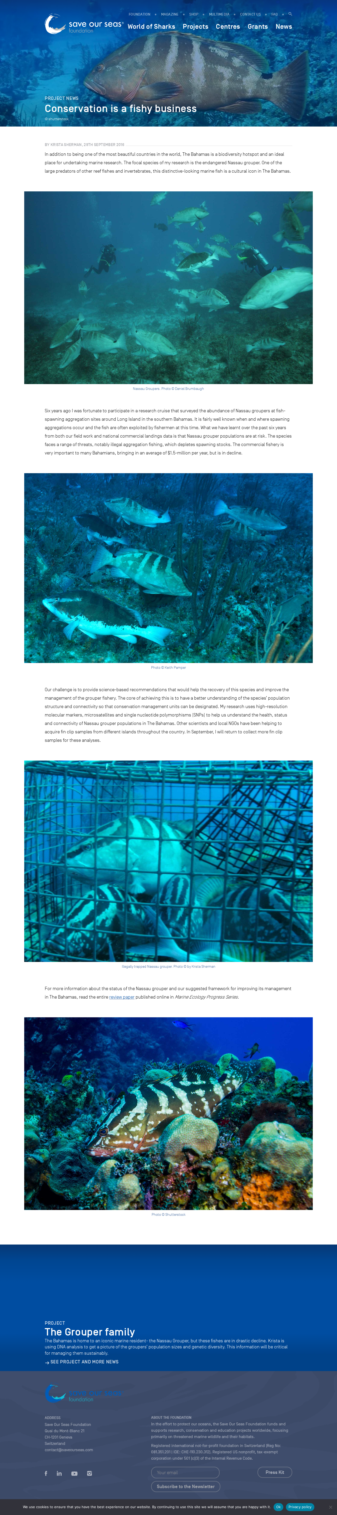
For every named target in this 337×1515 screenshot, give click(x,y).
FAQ (274, 14)
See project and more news (84, 1362)
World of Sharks (151, 26)
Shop (194, 14)
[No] (330, 1507)
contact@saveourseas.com (69, 1450)
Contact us (250, 14)
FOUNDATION (140, 14)
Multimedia (219, 14)
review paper (122, 997)
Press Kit (275, 1472)
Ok (278, 1507)
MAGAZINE (170, 14)
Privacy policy (300, 1507)
